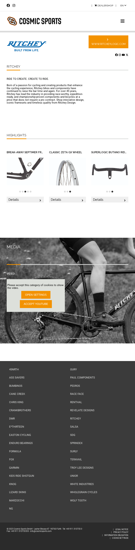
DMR (12, 418)
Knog (12, 484)
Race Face (77, 394)
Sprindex (76, 443)
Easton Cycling (20, 435)
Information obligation (116, 535)
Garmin (14, 467)
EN (122, 5)
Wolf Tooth (78, 500)
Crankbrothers (20, 410)
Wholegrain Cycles (83, 492)
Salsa (74, 426)
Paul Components (82, 377)
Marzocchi (16, 500)
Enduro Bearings (21, 443)
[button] (124, 21)
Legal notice (121, 529)
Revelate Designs (82, 410)
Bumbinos (15, 385)
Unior (74, 475)
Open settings (36, 294)
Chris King (16, 402)
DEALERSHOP (105, 5)
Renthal (76, 402)
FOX (11, 459)
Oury (73, 369)
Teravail (76, 459)
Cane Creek (17, 394)
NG (11, 508)
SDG (72, 435)
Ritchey (75, 418)
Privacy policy (120, 532)
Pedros (75, 385)
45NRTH (14, 369)
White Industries (82, 484)
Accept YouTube (36, 303)
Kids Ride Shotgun (21, 475)
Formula (15, 451)
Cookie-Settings (120, 538)
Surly (74, 451)
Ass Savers (16, 377)
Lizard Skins (17, 492)
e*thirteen (16, 426)
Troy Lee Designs (82, 467)
